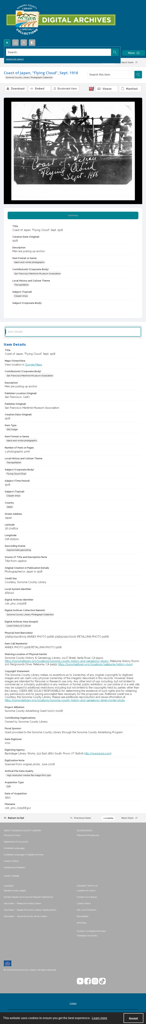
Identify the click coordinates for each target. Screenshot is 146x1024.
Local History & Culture (19, 625)
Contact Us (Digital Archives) (91, 931)
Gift (8, 786)
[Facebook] (87, 981)
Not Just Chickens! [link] (86, 910)
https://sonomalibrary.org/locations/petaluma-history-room (95, 664)
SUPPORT (9, 886)
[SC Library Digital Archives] (61, 19)
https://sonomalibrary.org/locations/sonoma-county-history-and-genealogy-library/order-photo (65, 700)
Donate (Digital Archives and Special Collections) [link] (28, 897)
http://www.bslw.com (97, 753)
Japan (10, 506)
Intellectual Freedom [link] (14, 867)
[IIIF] (91, 88)
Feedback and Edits (87, 935)
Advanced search (15, 59)
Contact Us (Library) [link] (87, 897)
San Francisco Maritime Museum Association (37, 273)
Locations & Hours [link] (86, 890)
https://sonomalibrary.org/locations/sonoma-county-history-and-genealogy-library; (57, 661)
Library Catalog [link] (11, 875)
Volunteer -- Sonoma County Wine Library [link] (25, 916)
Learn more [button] (99, 1018)
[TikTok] (102, 981)
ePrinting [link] (81, 922)
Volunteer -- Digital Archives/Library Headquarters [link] (30, 910)
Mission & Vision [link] (12, 835)
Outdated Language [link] (14, 848)
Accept (133, 1018)
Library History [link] (11, 861)
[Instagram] (95, 981)
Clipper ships (21, 296)
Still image (12, 429)
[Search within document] (138, 74)
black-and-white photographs (29, 262)
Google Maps (33, 364)
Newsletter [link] (82, 916)
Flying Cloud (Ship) (16, 473)
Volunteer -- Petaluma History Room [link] (22, 903)
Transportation (21, 284)
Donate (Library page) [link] (15, 890)
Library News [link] (84, 903)
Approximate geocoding (19, 550)
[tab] (73, 215)
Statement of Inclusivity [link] (16, 841)
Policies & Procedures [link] (88, 835)
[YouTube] (80, 981)
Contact (73, 1003)
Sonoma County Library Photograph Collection (29, 77)
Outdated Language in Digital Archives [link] (24, 854)
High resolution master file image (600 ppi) (29, 775)
